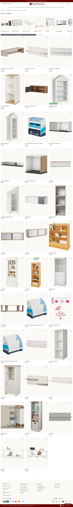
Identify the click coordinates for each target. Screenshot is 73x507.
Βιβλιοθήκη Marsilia (4, 143)
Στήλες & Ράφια (23, 10)
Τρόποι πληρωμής (23, 486)
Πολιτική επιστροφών (24, 489)
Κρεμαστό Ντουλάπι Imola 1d (54, 143)
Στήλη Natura (27, 289)
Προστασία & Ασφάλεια (13, 505)
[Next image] (71, 89)
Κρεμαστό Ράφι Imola (5, 180)
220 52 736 (4, 3)
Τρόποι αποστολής (23, 487)
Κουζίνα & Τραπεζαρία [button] (20, 7)
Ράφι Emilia (27, 469)
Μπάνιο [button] (42, 7)
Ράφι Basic (3, 469)
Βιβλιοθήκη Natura (52, 253)
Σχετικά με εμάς (40, 486)
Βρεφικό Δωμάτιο (16, 10)
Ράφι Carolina (3, 253)
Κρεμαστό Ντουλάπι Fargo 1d (31, 106)
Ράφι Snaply (51, 180)
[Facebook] (53, 501)
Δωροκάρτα (39, 491)
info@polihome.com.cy (7, 492)
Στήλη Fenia (3, 397)
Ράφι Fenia (27, 397)
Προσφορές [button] (62, 7)
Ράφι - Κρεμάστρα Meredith (54, 68)
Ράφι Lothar (51, 433)
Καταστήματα (9, 3)
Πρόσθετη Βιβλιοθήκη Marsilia (7, 217)
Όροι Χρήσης (5, 505)
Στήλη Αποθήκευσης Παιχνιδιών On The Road (34, 143)
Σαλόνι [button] (10, 7)
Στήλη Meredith (52, 289)
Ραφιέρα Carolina (52, 216)
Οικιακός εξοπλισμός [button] (56, 7)
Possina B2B (56, 486)
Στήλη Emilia (3, 289)
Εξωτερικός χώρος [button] (38, 7)
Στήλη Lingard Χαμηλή (53, 361)
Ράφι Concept (27, 216)
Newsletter (22, 492)
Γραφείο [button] (32, 7)
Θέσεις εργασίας (40, 489)
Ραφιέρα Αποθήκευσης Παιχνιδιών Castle (9, 361)
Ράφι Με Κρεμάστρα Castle (54, 325)
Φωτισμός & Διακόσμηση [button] (48, 7)
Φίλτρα (18, 34)
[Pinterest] (69, 501)
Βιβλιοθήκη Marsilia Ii (53, 106)
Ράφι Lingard (27, 361)
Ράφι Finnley (27, 253)
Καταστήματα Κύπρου (41, 487)
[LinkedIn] (66, 501)
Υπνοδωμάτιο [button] (14, 7)
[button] (60, 4)
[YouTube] (63, 501)
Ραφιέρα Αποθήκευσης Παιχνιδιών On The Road (34, 325)
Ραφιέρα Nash (3, 325)
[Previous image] (49, 89)
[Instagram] (56, 501)
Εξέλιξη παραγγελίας (7, 495)
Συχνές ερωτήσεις (23, 491)
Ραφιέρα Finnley (4, 433)
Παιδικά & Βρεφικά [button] (27, 7)
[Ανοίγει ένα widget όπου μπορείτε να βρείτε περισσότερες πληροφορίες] (68, 505)
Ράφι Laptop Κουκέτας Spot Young (7, 68)
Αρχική (2, 10)
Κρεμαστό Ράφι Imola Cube (30, 180)
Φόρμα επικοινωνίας (7, 486)
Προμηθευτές (57, 487)
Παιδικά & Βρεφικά (7, 10)
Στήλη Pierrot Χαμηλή (5, 106)
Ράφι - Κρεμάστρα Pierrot (30, 68)
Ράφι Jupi (51, 397)
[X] (60, 501)
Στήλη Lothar (27, 433)
